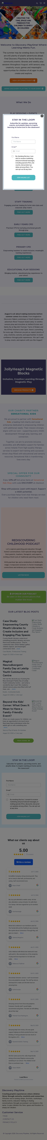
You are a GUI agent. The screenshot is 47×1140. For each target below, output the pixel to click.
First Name (15, 137)
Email (14, 147)
